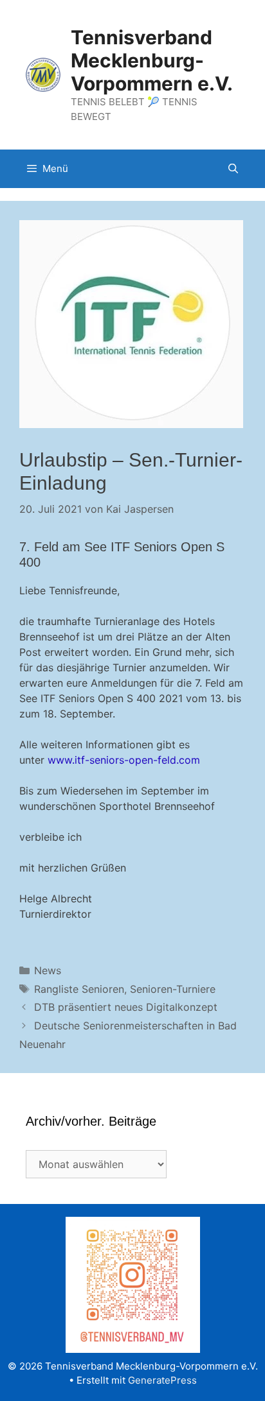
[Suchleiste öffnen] (233, 169)
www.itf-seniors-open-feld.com (124, 759)
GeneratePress (162, 1380)
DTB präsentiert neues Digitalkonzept (125, 1007)
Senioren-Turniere (172, 989)
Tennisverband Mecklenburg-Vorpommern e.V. (152, 60)
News (47, 970)
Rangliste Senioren (79, 989)
